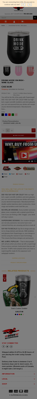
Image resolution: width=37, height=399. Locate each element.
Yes (30, 4)
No (23, 4)
